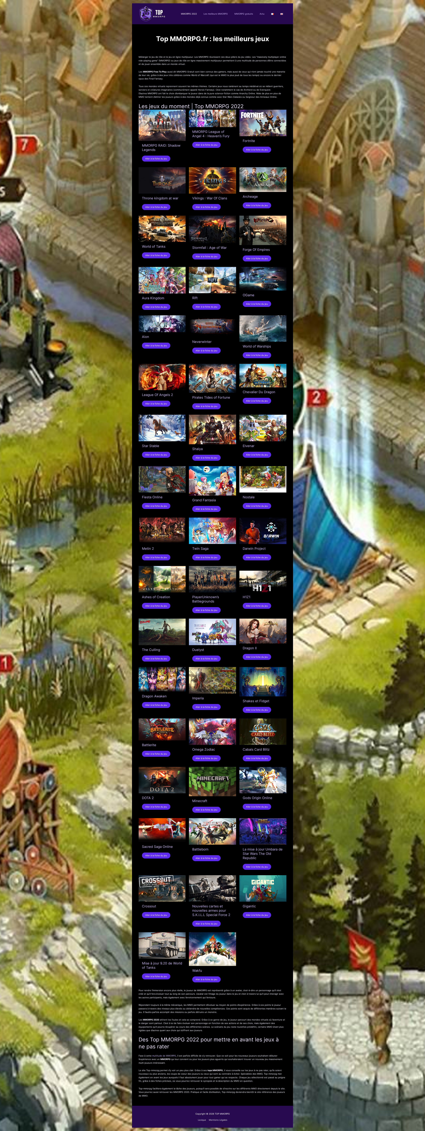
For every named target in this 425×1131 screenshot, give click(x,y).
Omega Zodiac (203, 749)
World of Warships (257, 346)
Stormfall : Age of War (209, 248)
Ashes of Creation (156, 597)
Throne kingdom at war (160, 198)
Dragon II (250, 648)
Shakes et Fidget (256, 701)
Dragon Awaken (154, 696)
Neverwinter (202, 342)
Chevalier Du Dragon (259, 392)
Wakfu (197, 971)
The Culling (151, 650)
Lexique (202, 1120)
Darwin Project (254, 549)
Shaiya (197, 449)
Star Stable (150, 446)
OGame (248, 295)
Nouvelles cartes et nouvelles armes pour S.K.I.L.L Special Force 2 (211, 910)
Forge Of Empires (256, 250)
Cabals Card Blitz (256, 749)
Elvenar (248, 446)
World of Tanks (153, 246)
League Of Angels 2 (157, 395)
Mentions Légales (218, 1120)
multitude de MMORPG (164, 1055)
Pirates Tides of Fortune (211, 397)
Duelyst (198, 650)
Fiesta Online (152, 497)
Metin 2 (148, 549)
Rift (195, 298)
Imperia (198, 698)
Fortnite (249, 141)
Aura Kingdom (153, 298)
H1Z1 (246, 597)
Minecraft (199, 801)
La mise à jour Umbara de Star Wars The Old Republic (263, 853)
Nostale (249, 497)
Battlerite (149, 745)
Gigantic (249, 906)
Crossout (149, 906)
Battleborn (200, 849)
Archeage (250, 197)
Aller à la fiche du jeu (156, 158)
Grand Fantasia (204, 500)
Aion (145, 337)
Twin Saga (200, 549)
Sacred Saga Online (157, 847)
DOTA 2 (148, 798)
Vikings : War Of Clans (209, 198)
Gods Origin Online (257, 798)
